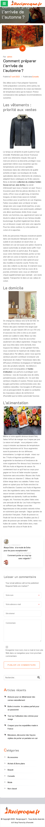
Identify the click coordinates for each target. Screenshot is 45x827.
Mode (10, 782)
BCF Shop (14, 822)
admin (9, 57)
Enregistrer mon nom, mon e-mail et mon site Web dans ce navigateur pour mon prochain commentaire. (24, 653)
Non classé (12, 789)
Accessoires (13, 757)
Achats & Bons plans (16, 763)
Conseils (35, 77)
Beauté (10, 770)
